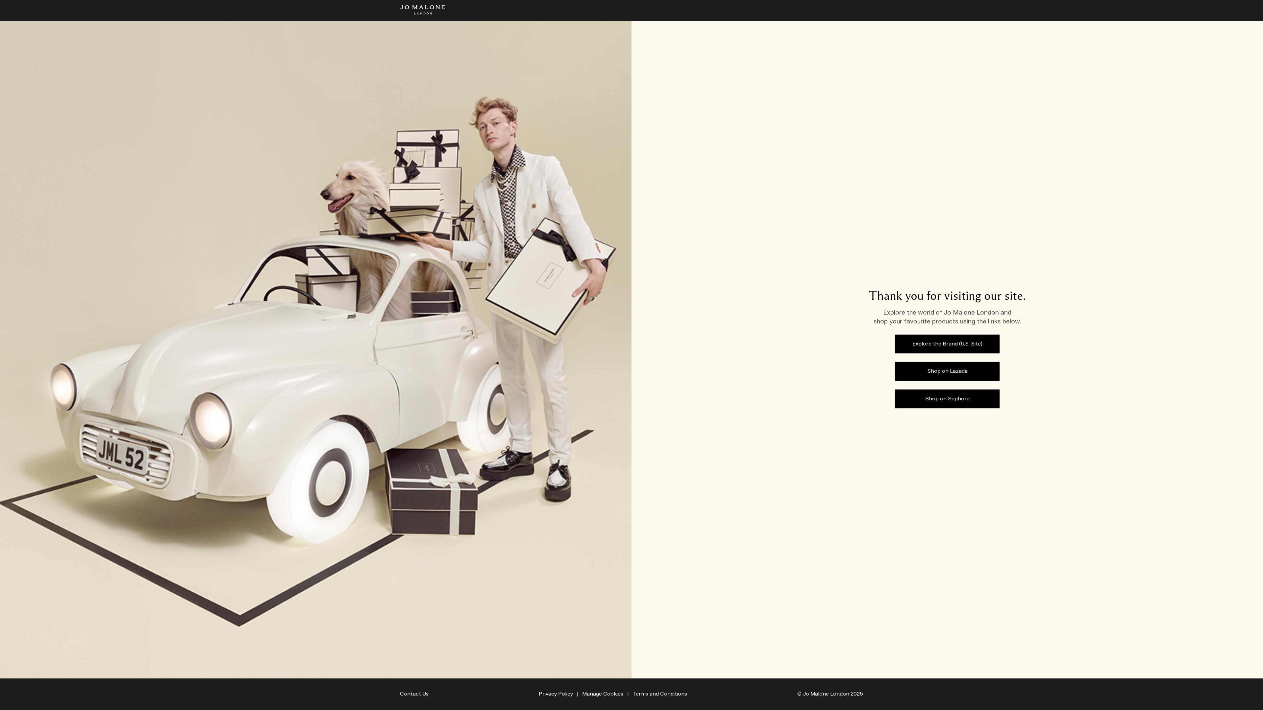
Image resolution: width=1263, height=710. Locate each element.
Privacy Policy (556, 694)
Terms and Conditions (659, 694)
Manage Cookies (602, 694)
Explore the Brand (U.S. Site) (947, 344)
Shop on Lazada (947, 371)
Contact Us (414, 694)
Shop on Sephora (947, 398)
